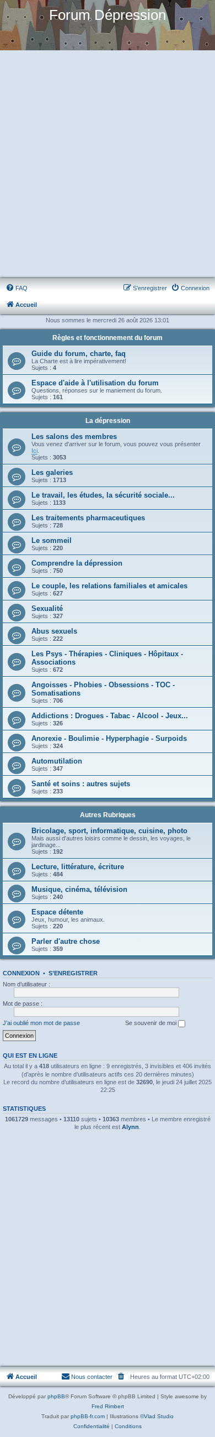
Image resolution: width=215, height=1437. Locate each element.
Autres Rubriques (108, 815)
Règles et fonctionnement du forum (107, 338)
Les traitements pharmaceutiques (88, 518)
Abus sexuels (54, 631)
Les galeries (52, 472)
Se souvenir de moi (151, 1023)
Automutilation (56, 761)
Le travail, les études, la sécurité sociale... (103, 495)
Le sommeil (51, 540)
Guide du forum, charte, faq (78, 353)
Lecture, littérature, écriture (77, 867)
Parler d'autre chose (65, 941)
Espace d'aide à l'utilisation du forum (95, 383)
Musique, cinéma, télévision (79, 889)
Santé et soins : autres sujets (80, 784)
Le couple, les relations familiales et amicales (109, 586)
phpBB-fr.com (88, 1416)
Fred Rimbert (108, 1406)
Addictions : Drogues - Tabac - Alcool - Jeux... (109, 716)
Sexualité (47, 608)
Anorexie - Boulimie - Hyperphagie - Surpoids (109, 738)
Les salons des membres (74, 436)
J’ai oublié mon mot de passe (41, 1023)
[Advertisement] (107, 165)
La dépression (107, 421)
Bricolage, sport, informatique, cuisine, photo (109, 831)
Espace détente (57, 912)
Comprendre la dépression (76, 563)
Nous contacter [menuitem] (91, 1376)
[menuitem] (17, 288)
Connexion (21, 973)
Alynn (130, 1127)
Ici (34, 450)
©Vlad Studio (157, 1416)
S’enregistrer (73, 973)
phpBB (56, 1396)
